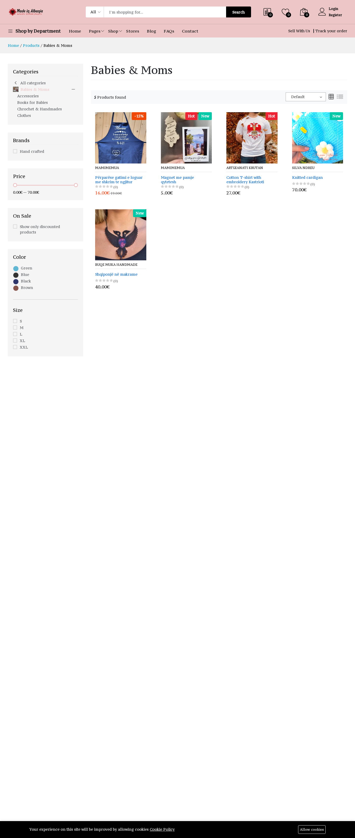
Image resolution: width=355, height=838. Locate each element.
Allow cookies (312, 829)
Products (31, 45)
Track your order (331, 30)
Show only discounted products (40, 229)
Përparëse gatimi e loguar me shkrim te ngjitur (119, 179)
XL (22, 340)
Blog (151, 31)
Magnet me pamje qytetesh (177, 179)
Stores (132, 31)
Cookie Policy (162, 829)
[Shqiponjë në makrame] (120, 234)
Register (335, 15)
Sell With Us (299, 30)
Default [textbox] (298, 96)
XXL (24, 347)
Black (26, 281)
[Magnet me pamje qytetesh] (186, 137)
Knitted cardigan (307, 177)
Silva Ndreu (303, 168)
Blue (25, 274)
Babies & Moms (35, 89)
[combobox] (306, 96)
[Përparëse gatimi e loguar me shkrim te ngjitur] (120, 137)
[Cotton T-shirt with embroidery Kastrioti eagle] (252, 137)
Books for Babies (32, 102)
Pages (94, 31)
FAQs (169, 31)
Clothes (24, 115)
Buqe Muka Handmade (116, 265)
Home (75, 31)
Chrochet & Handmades (39, 108)
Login (333, 9)
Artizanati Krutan (244, 168)
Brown (27, 287)
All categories (33, 82)
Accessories (28, 95)
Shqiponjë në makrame (116, 274)
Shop (113, 31)
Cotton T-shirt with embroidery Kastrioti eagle (245, 179)
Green (26, 268)
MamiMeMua (107, 168)
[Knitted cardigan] (317, 137)
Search (238, 12)
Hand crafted (32, 151)
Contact (190, 31)
